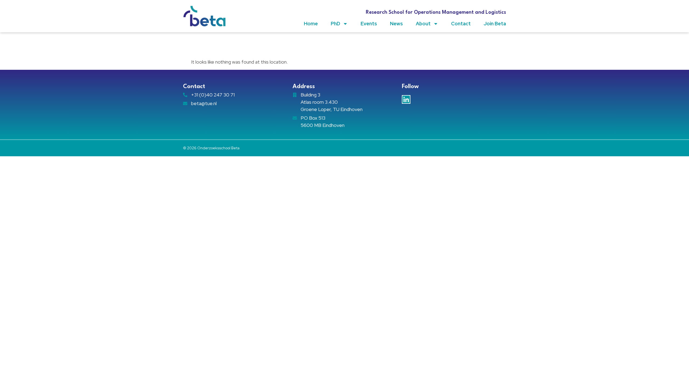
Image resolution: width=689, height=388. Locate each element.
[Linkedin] (406, 99)
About (423, 23)
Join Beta (495, 23)
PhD (335, 23)
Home (311, 23)
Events (369, 23)
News (396, 23)
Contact (461, 23)
